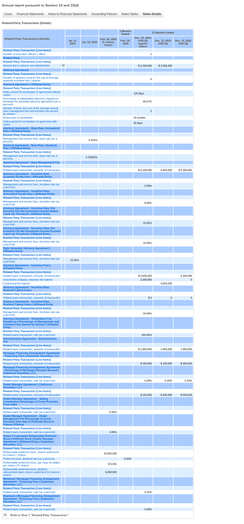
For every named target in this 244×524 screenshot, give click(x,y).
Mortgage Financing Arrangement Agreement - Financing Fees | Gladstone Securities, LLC (31, 354)
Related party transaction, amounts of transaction (31, 170)
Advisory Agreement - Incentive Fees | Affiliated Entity (27, 267)
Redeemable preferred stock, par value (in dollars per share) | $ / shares (31, 464)
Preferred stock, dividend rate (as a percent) (29, 458)
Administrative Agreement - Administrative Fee (30, 340)
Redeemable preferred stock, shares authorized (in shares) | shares (31, 453)
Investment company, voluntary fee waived (27, 279)
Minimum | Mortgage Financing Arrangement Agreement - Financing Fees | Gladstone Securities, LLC (31, 481)
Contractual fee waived (16, 283)
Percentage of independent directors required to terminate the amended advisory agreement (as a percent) (31, 101)
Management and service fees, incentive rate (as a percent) (31, 186)
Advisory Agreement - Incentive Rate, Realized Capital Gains (26, 289)
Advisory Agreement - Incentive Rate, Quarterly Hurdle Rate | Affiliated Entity (27, 175)
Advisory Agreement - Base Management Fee (31, 162)
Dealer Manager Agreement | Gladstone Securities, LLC (27, 386)
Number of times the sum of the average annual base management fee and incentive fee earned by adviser (30, 111)
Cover (8, 14)
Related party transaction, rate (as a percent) (29, 334)
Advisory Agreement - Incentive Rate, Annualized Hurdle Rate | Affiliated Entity (29, 192)
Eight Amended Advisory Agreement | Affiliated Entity (27, 249)
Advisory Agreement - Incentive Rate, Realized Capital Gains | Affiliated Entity (28, 303)
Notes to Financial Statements (67, 14)
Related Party (11, 57)
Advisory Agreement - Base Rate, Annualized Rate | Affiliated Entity (31, 129)
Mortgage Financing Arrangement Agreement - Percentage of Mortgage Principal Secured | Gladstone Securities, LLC (31, 370)
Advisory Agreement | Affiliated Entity (27, 84)
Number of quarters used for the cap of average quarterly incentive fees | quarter (30, 79)
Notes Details (152, 14)
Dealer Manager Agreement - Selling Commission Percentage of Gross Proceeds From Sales (30, 401)
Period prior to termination (18, 117)
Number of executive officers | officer (24, 54)
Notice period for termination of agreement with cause (30, 123)
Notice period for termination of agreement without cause (31, 93)
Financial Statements (30, 14)
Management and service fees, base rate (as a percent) (30, 140)
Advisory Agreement (16, 70)
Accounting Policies (104, 14)
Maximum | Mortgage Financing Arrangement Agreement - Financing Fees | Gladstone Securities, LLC (31, 498)
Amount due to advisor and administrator (26, 65)
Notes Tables (130, 14)
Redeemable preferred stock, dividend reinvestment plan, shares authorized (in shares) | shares (32, 472)
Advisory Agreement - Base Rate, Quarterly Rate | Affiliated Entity (30, 147)
